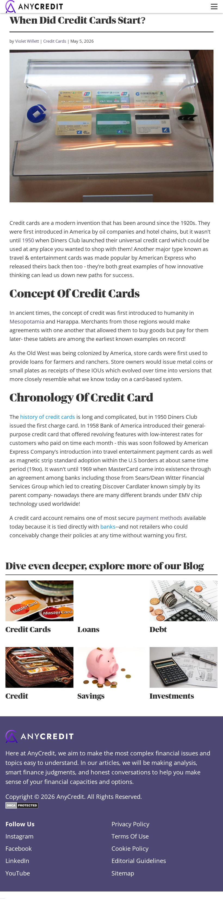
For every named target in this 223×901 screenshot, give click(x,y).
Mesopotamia (27, 321)
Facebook (18, 848)
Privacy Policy (130, 824)
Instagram (19, 836)
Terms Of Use (130, 836)
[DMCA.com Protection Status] (21, 806)
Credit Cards (54, 41)
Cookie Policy (130, 848)
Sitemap (123, 873)
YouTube (17, 873)
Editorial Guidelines (139, 860)
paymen (146, 518)
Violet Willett (27, 41)
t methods (169, 518)
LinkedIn (17, 860)
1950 (28, 240)
